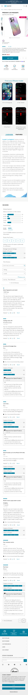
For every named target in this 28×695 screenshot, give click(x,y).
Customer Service (6, 644)
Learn (3, 647)
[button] (26, 6)
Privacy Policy (11, 681)
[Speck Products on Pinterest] (26, 664)
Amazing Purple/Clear (3, 41)
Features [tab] (19, 134)
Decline (13, 688)
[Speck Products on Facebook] (8, 664)
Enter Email (5, 660)
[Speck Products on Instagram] (2, 664)
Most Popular (5, 638)
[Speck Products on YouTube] (14, 664)
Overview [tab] (9, 134)
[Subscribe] (25, 660)
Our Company (5, 650)
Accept (13, 685)
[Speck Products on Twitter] (20, 664)
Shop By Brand (5, 641)
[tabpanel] (14, 166)
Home (2, 9)
